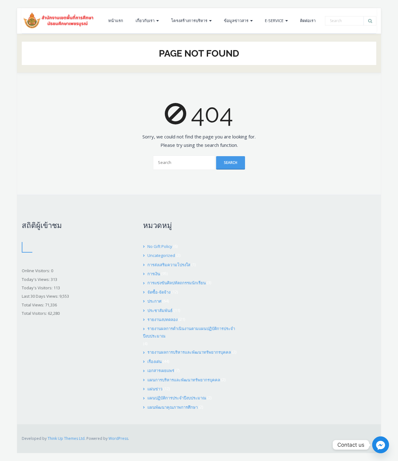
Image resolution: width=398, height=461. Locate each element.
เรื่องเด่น (154, 361)
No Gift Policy (159, 246)
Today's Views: (36, 279)
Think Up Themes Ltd (66, 438)
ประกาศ (154, 301)
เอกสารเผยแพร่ (160, 370)
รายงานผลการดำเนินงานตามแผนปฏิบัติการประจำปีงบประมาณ (189, 332)
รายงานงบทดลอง (162, 319)
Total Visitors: (35, 313)
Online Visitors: (36, 270)
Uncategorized (161, 255)
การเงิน (153, 274)
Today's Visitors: (37, 288)
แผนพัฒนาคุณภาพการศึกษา (172, 407)
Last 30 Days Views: (40, 296)
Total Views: (33, 305)
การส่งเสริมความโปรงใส (168, 265)
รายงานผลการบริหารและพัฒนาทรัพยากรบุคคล (189, 352)
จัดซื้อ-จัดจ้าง (158, 292)
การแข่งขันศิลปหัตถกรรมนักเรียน (176, 283)
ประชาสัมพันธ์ (160, 310)
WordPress (118, 438)
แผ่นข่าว (154, 389)
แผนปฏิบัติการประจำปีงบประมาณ (176, 398)
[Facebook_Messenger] (380, 444)
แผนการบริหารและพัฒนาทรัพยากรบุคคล (183, 380)
